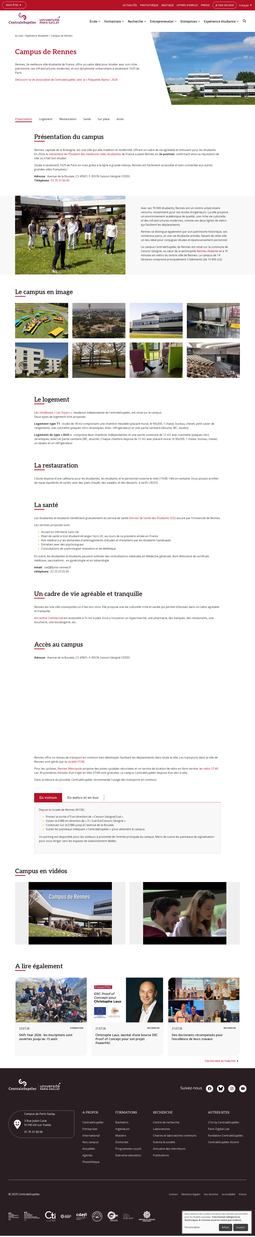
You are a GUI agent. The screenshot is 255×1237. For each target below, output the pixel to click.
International (91, 1135)
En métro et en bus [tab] (83, 798)
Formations (112, 21)
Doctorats (121, 1142)
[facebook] (209, 1088)
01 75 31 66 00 (60, 180)
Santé (87, 119)
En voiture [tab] (48, 798)
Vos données (211, 1194)
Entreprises (188, 21)
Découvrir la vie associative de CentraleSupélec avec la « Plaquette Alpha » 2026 (66, 80)
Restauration (67, 119)
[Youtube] (242, 1088)
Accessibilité (228, 1194)
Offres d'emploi (187, 5)
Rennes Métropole (70, 768)
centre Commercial (51, 618)
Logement (45, 119)
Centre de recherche (166, 1122)
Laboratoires (161, 1129)
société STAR (75, 762)
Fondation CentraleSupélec (225, 1135)
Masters (120, 1135)
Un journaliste (13, 10)
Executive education (128, 1155)
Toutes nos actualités (220, 1061)
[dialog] (217, 1222)
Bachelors (121, 1122)
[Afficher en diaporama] (41, 320)
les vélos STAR (208, 768)
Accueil (19, 35)
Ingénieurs (122, 1129)
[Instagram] (231, 1088)
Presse (205, 5)
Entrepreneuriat (162, 21)
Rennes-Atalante (207, 251)
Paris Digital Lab (218, 1129)
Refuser (225, 1227)
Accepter (240, 1227)
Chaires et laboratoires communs (174, 1135)
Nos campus (90, 1142)
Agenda (87, 1155)
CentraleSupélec (93, 1122)
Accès (120, 119)
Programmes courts (128, 1149)
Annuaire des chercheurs (169, 1149)
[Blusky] (220, 1088)
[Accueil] (35, 17)
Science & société (164, 1142)
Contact (173, 1194)
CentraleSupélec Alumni (223, 1142)
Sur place (104, 119)
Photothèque (149, 5)
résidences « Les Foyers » (55, 412)
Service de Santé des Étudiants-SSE (152, 518)
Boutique (168, 5)
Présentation (23, 119)
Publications (161, 1155)
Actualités (130, 5)
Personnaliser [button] (192, 1227)
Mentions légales (190, 1194)
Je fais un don (224, 5)
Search (244, 22)
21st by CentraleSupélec (223, 1122)
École (93, 21)
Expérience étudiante (220, 21)
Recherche (135, 21)
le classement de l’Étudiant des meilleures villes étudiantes (83, 154)
